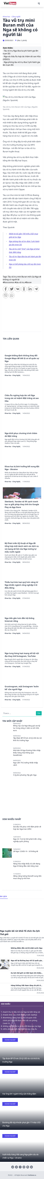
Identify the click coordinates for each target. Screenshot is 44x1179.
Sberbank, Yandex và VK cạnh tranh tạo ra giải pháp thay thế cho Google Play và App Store (22, 504)
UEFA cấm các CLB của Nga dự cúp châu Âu (20, 1029)
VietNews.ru (32, 1175)
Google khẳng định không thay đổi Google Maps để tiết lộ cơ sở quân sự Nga (22, 358)
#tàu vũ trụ (20, 282)
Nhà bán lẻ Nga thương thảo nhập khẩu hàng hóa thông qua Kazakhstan (26, 752)
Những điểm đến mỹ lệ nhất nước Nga (26, 948)
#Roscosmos (9, 282)
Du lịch (3, 896)
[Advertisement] (22, 316)
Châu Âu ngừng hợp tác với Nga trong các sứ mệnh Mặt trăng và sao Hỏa (22, 398)
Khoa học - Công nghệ (11, 16)
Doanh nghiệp (10, 1040)
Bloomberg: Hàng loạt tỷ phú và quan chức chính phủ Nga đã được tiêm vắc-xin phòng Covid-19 (20, 1020)
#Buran (28, 282)
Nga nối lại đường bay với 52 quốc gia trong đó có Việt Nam (26, 960)
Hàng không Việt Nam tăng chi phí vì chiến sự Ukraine (26, 985)
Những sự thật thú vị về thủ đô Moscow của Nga (22, 1026)
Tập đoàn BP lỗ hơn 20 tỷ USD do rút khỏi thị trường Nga (27, 739)
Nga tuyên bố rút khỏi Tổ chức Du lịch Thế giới (20, 932)
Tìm (38, 713)
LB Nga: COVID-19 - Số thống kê (25, 851)
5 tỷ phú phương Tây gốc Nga (24, 775)
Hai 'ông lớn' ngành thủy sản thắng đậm (19, 1093)
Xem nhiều (5, 1004)
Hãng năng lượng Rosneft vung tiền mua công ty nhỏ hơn (27, 877)
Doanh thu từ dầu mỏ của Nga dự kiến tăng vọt (21, 1012)
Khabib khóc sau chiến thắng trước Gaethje (20, 1015)
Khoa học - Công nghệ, (13, 375)
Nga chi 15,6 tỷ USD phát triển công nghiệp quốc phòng (27, 840)
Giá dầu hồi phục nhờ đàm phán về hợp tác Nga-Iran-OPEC (27, 828)
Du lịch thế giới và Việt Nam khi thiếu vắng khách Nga (26, 973)
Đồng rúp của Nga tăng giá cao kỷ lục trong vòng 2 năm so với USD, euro (26, 728)
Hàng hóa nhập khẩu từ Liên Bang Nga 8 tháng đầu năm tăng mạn (26, 864)
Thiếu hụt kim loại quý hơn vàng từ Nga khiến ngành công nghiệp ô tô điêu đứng (21, 585)
